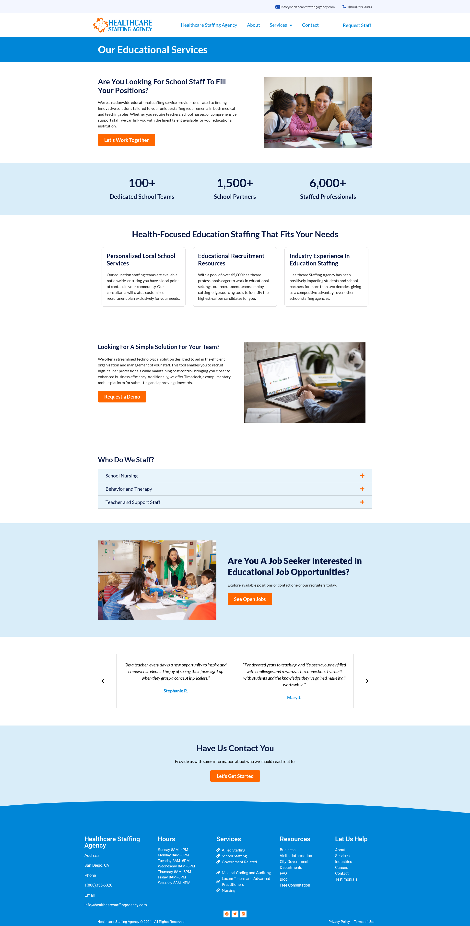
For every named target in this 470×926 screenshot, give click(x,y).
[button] (235, 475)
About (253, 25)
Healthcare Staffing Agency (209, 25)
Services (278, 25)
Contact (310, 25)
